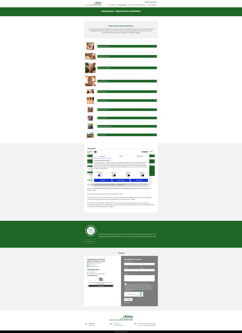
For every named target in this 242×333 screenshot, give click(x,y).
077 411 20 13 (152, 2)
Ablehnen (103, 180)
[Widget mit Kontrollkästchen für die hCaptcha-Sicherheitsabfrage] (133, 294)
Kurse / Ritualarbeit (151, 5)
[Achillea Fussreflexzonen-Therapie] (93, 4)
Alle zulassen (139, 180)
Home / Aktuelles (112, 5)
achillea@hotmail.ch (93, 266)
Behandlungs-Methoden (145, 31)
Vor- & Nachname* (128, 261)
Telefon (126, 267)
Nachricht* (126, 273)
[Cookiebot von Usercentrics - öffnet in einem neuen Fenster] (142, 152)
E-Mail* (141, 267)
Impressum (117, 331)
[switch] (114, 175)
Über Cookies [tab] (140, 156)
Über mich (130, 5)
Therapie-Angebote (122, 5)
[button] (90, 241)
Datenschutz (124, 331)
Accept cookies (100, 285)
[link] (155, 46)
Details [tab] (121, 156)
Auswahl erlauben (121, 180)
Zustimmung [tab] (102, 156)
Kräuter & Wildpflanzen (140, 5)
